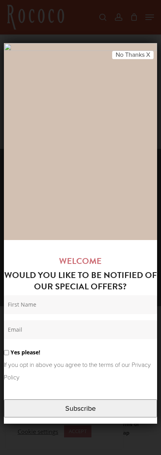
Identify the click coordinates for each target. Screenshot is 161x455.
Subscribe (80, 408)
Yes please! (24, 352)
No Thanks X (133, 55)
